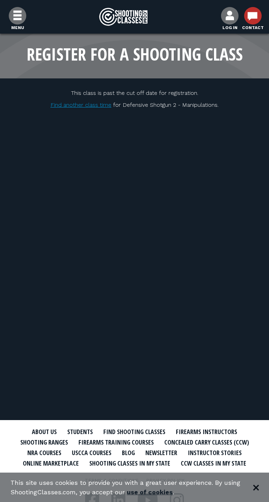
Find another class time (80, 105)
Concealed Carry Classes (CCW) (206, 442)
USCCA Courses (91, 452)
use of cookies (150, 492)
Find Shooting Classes (134, 431)
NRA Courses (44, 452)
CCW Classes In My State (213, 463)
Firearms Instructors (206, 431)
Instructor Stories (215, 452)
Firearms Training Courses (116, 442)
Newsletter (161, 452)
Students (80, 431)
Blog (128, 452)
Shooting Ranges (44, 442)
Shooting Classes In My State (129, 463)
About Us (44, 431)
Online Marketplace (51, 463)
